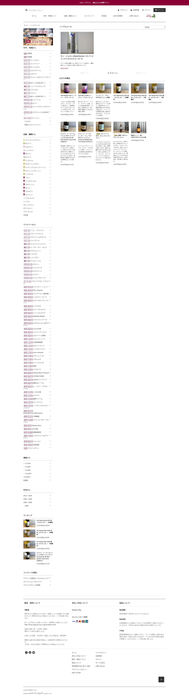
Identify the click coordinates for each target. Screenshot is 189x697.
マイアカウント (101, 652)
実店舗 (104, 16)
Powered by (26, 693)
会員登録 (136, 10)
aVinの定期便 (117, 16)
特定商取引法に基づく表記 (81, 666)
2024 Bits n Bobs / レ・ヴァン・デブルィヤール (85, 96)
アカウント (124, 10)
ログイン (148, 10)
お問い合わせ (134, 16)
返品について (76, 663)
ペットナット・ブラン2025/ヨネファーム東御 (103, 96)
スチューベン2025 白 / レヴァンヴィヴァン (103, 136)
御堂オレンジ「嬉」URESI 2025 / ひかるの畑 (138, 136)
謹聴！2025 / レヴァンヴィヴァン (120, 136)
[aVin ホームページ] (151, 16)
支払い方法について (79, 656)
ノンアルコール (35, 25)
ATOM (78, 673)
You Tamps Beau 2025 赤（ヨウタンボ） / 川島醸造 (45, 521)
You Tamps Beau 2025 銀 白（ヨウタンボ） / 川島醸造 (45, 543)
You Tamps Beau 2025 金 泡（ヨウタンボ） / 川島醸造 (45, 532)
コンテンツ (88, 16)
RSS (73, 673)
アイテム (161, 10)
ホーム (34, 16)
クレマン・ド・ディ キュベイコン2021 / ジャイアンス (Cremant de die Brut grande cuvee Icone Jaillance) (45, 556)
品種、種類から (69, 16)
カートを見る (100, 663)
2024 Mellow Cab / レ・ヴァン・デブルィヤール (68, 96)
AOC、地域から (48, 16)
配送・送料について (79, 659)
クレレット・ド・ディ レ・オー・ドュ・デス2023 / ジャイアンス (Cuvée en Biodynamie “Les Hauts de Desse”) (85, 137)
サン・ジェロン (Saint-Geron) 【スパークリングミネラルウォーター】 (77, 57)
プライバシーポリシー (79, 669)
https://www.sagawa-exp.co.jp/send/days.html (40, 625)
